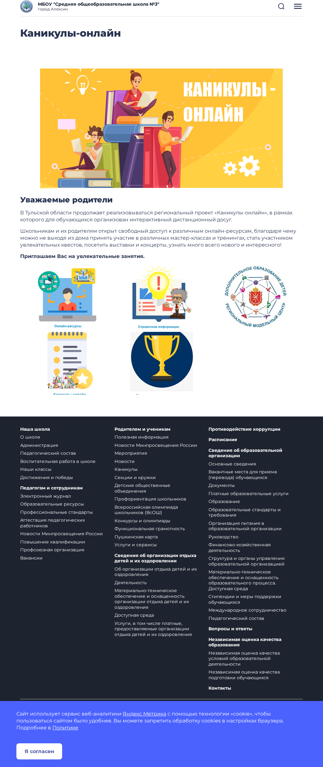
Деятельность (131, 582)
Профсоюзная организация (52, 550)
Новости (125, 461)
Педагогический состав (48, 453)
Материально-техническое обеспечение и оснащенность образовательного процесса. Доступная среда (243, 580)
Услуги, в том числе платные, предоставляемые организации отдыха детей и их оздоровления (153, 628)
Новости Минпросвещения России (61, 533)
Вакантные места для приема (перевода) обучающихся (242, 474)
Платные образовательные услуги (248, 493)
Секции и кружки (135, 477)
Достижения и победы (46, 477)
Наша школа (35, 429)
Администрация (39, 445)
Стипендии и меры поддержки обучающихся (244, 599)
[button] (281, 6)
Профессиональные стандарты (56, 512)
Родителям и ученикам (142, 429)
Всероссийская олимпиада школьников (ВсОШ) (146, 510)
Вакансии (31, 558)
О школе (30, 437)
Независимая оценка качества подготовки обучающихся (244, 674)
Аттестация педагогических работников (52, 523)
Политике (65, 728)
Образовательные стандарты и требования (244, 512)
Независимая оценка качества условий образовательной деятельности (244, 658)
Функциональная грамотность (150, 528)
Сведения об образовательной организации (245, 453)
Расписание (222, 439)
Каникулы (126, 469)
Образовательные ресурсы (52, 504)
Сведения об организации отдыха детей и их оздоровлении (155, 558)
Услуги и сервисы (136, 545)
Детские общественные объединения (142, 488)
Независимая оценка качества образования (244, 642)
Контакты (219, 688)
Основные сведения (232, 464)
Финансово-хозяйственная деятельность (239, 547)
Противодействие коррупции (244, 429)
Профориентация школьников (150, 499)
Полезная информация (141, 437)
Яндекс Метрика (144, 714)
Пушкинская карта (136, 537)
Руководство (223, 537)
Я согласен (39, 751)
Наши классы (35, 469)
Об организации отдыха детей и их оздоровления (156, 572)
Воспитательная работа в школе (58, 461)
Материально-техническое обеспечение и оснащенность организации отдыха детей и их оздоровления (152, 599)
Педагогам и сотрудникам (51, 488)
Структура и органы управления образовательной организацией (246, 561)
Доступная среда (134, 615)
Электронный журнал (45, 496)
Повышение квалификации (52, 542)
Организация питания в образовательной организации (245, 526)
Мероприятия (131, 453)
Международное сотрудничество (247, 610)
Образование (224, 501)
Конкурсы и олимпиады (142, 521)
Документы (221, 485)
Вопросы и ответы (230, 629)
